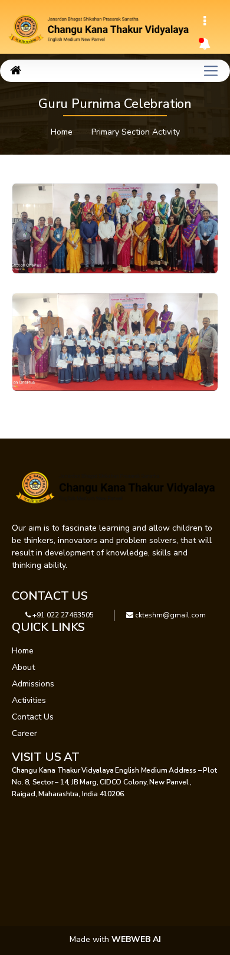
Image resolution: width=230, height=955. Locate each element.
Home (62, 132)
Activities (29, 700)
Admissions (33, 683)
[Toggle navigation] (204, 21)
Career (24, 733)
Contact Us (33, 716)
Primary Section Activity (135, 132)
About (23, 667)
